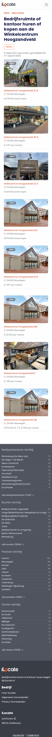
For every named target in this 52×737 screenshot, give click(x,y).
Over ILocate (9, 692)
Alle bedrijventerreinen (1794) (17, 495)
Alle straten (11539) (11, 649)
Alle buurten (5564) (12, 544)
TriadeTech (33, 735)
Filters (9, 46)
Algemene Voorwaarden (15, 697)
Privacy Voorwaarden (13, 701)
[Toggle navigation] (46, 4)
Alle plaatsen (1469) (12, 597)
